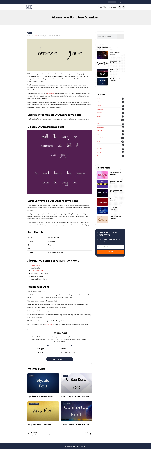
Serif (98, 145)
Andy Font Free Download (39, 424)
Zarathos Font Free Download (116, 79)
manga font (48, 324)
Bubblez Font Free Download (115, 173)
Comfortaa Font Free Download (75, 424)
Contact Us (112, 7)
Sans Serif (100, 138)
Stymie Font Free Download (40, 396)
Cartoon (99, 105)
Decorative (100, 109)
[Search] (120, 36)
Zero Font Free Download (114, 53)
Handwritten (100, 127)
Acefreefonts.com (81, 446)
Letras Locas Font (37, 271)
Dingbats (99, 113)
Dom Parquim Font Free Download (116, 191)
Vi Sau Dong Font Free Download (75, 396)
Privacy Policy (102, 7)
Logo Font (99, 130)
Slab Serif (99, 148)
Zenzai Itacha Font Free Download (115, 62)
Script (98, 141)
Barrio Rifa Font (36, 265)
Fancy (29, 32)
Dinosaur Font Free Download (116, 182)
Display (99, 116)
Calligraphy (100, 102)
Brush (98, 98)
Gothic (98, 123)
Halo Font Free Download (114, 209)
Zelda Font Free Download (115, 71)
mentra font (50, 93)
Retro (98, 134)
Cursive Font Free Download (115, 217)
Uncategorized (101, 156)
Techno (99, 152)
